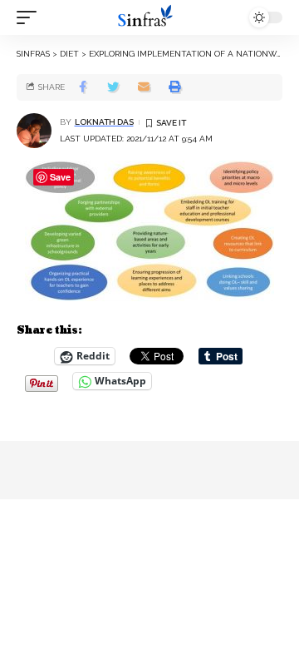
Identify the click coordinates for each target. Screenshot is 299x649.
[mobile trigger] (31, 17)
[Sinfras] (149, 17)
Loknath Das (104, 121)
